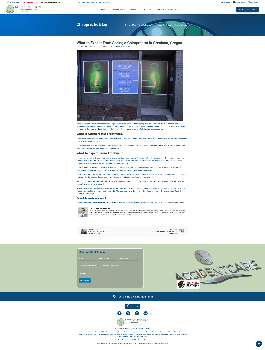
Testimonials (112, 343)
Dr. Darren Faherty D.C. (100, 208)
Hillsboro (143, 332)
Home (127, 25)
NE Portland (105, 332)
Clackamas (127, 332)
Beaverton (155, 332)
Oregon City (135, 332)
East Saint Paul (131, 336)
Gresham (121, 332)
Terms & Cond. (142, 343)
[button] (117, 10)
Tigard (162, 332)
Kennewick (155, 334)
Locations (157, 343)
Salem (100, 334)
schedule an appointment (174, 203)
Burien (179, 334)
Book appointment (248, 10)
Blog (134, 25)
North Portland (96, 332)
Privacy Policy (132, 343)
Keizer (95, 334)
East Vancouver (142, 334)
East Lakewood (171, 334)
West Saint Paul (142, 336)
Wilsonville (177, 332)
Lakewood (162, 334)
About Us (104, 343)
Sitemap (124, 343)
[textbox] (88, 266)
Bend (112, 334)
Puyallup (184, 334)
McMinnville (88, 334)
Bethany (149, 332)
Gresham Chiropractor (121, 46)
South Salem (106, 334)
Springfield (118, 334)
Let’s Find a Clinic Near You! (136, 296)
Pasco (149, 334)
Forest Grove (169, 332)
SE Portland (113, 332)
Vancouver (125, 334)
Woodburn (81, 334)
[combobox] (89, 266)
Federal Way (122, 336)
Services (150, 343)
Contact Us (165, 343)
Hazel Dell (133, 334)
